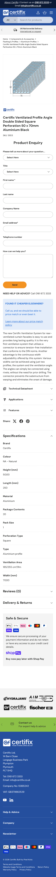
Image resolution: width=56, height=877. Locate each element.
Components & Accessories (22, 39)
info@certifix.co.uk (20, 780)
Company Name (11, 208)
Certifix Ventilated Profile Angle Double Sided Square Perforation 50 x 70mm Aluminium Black (25, 45)
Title (5, 165)
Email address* (10, 222)
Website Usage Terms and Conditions (19, 867)
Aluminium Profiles (29, 42)
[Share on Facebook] (21, 421)
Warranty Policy (10, 870)
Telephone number (12, 237)
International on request (30, 31)
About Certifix (11, 2)
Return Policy (43, 867)
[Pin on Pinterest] (27, 421)
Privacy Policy (25, 870)
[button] (44, 12)
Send (14, 284)
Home (5, 39)
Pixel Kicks (28, 859)
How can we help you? (14, 251)
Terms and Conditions (12, 864)
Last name (8, 194)
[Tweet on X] (14, 421)
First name (8, 180)
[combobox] (28, 20)
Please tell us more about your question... (24, 151)
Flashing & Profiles (10, 42)
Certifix (13, 859)
